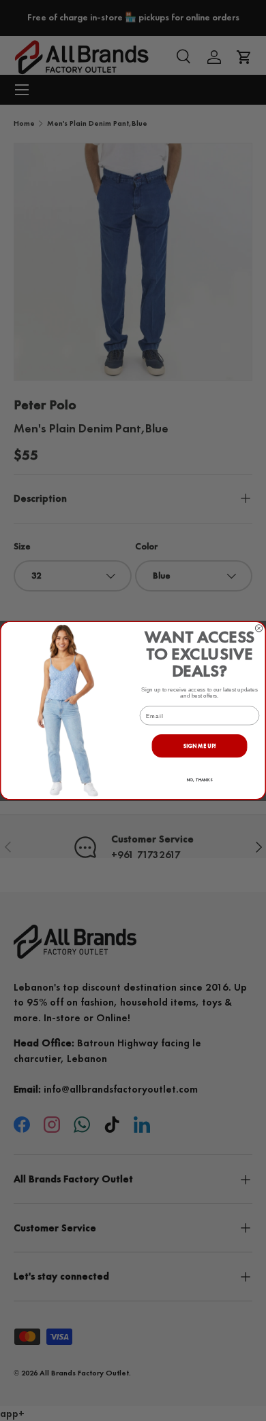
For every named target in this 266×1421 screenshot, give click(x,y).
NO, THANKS (200, 780)
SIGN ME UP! (199, 745)
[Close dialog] (258, 628)
